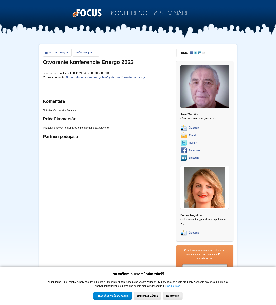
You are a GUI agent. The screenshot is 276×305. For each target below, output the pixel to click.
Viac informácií (173, 286)
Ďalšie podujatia (84, 52)
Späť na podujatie (59, 52)
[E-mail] (204, 52)
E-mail (192, 135)
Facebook (194, 150)
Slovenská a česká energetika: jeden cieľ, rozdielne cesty (105, 77)
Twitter (193, 142)
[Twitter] (196, 52)
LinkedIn (194, 157)
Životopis (194, 128)
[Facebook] (192, 52)
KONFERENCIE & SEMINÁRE (131, 13)
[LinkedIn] (200, 52)
